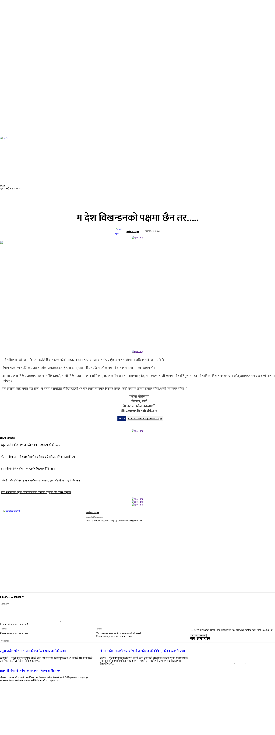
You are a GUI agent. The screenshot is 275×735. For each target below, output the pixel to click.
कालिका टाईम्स (133, 231)
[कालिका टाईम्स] (120, 231)
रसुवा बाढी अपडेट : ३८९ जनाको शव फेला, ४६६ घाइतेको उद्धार (30, 445)
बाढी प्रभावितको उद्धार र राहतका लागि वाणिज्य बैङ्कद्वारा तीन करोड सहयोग (36, 492)
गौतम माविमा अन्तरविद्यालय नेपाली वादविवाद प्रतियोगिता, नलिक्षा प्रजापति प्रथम (38, 457)
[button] (43, 163)
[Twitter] (60, 165)
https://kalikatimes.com (94, 517)
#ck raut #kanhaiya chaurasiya (145, 418)
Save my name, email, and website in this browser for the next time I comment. (233, 630)
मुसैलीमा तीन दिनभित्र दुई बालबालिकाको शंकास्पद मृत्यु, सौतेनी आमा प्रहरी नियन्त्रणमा (41, 480)
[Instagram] (56, 165)
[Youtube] (64, 165)
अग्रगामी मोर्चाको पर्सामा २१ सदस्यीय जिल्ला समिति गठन (28, 469)
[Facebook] (52, 165)
